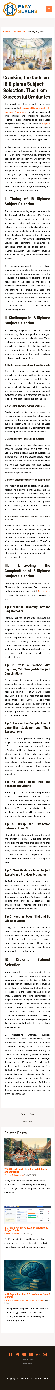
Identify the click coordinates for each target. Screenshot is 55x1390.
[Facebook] (10, 1354)
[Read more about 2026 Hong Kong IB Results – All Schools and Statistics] (27, 1152)
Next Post (27, 1122)
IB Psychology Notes (34, 1300)
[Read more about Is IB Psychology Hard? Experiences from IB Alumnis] (27, 1275)
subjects (46, 124)
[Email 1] (45, 1354)
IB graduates (44, 591)
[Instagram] (17, 1354)
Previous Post (27, 1114)
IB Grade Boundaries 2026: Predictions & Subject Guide (26, 1229)
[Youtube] (24, 1354)
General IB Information (14, 32)
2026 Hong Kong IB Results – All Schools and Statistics (25, 1170)
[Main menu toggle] (49, 9)
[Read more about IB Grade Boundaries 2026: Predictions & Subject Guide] (27, 1215)
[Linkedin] (31, 1354)
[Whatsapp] (38, 1354)
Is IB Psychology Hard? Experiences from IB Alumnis (27, 1295)
